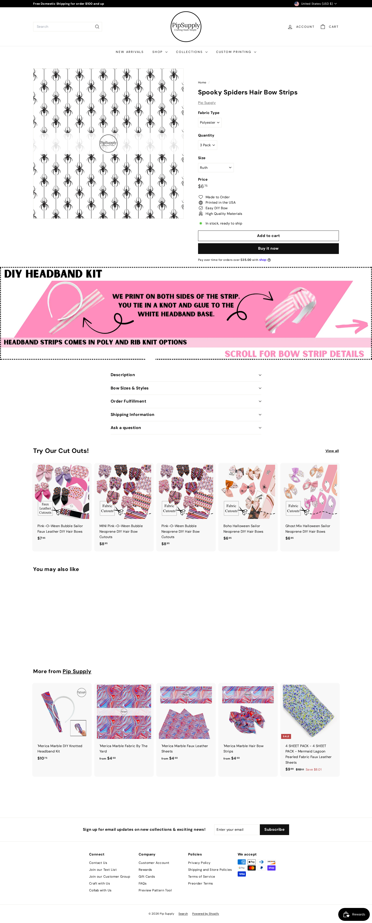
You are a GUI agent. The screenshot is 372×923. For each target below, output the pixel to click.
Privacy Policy (199, 863)
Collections (190, 52)
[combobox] (67, 26)
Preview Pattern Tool (155, 890)
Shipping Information (133, 414)
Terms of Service (201, 876)
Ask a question (126, 427)
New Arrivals (130, 52)
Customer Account (154, 863)
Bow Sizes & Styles (130, 388)
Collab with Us (100, 890)
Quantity (206, 135)
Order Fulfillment (128, 401)
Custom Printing (234, 52)
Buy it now (268, 248)
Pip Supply (207, 102)
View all (332, 451)
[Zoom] (108, 143)
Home (202, 82)
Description (123, 374)
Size (202, 157)
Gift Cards (147, 876)
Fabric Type (208, 112)
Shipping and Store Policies (210, 870)
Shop (158, 52)
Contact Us (98, 863)
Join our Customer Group (109, 876)
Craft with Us (99, 883)
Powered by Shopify (205, 913)
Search (183, 913)
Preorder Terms (200, 883)
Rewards (145, 870)
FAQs (143, 883)
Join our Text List (103, 870)
